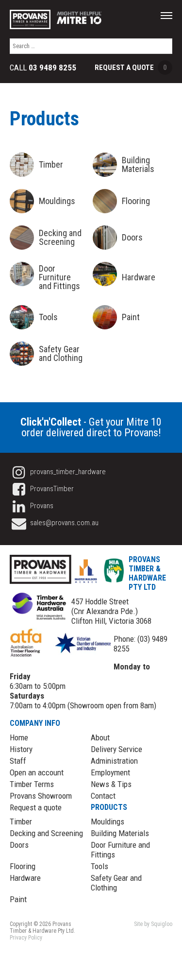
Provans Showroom (41, 796)
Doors (19, 845)
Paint (18, 899)
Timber (21, 821)
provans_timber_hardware (67, 471)
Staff (18, 761)
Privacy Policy (26, 937)
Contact (103, 796)
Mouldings (107, 821)
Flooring (22, 866)
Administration (114, 761)
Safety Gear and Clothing (116, 882)
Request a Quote (131, 67)
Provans (41, 505)
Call (43, 68)
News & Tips (111, 784)
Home (19, 737)
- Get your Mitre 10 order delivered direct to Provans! (91, 427)
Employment (110, 772)
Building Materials (120, 833)
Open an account (37, 772)
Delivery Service (116, 749)
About (100, 737)
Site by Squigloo (153, 924)
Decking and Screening (46, 833)
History (21, 749)
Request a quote (36, 807)
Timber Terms (32, 784)
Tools (99, 866)
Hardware (25, 878)
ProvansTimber (51, 488)
